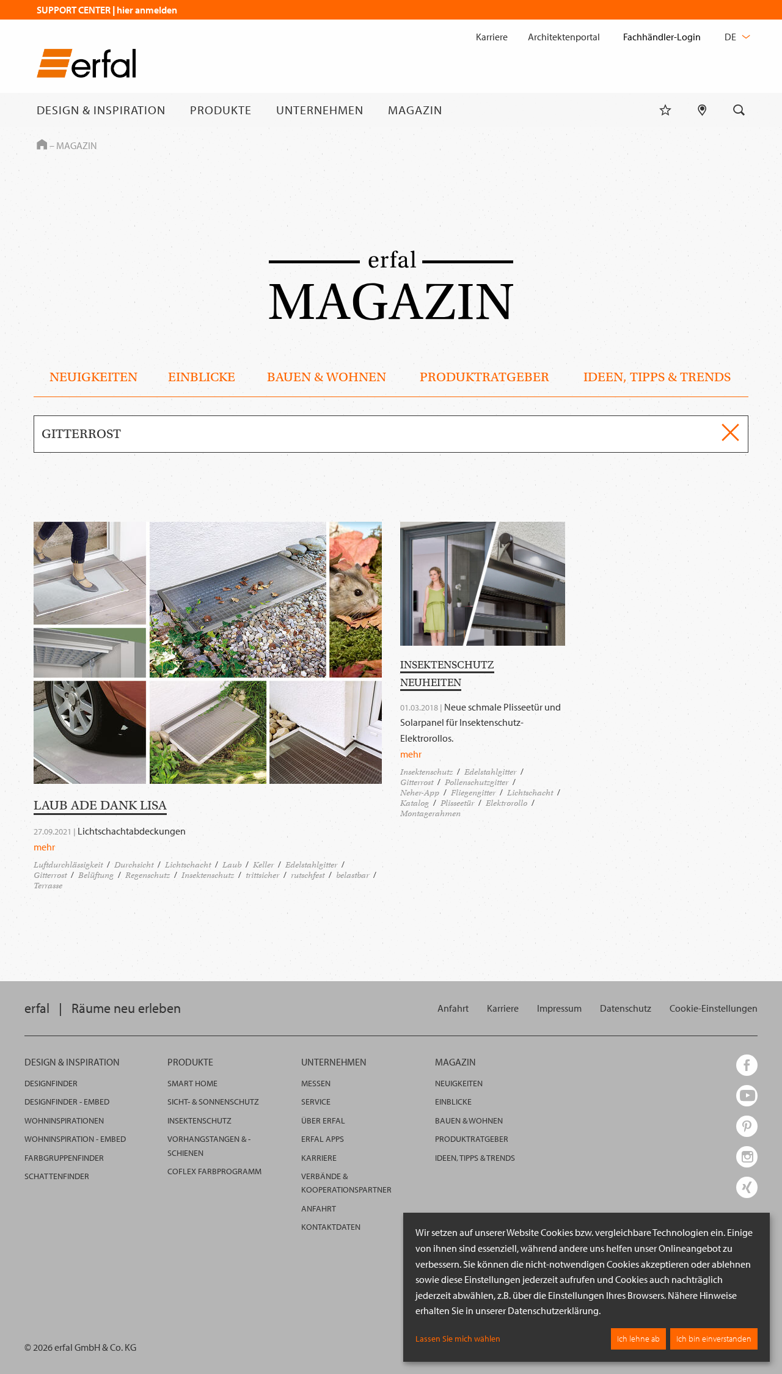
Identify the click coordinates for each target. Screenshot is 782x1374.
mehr (44, 847)
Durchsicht (133, 865)
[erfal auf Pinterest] (747, 1126)
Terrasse (48, 885)
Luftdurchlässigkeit (68, 865)
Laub (231, 865)
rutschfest (307, 875)
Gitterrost (50, 875)
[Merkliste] (665, 110)
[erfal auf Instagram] (747, 1157)
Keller (263, 865)
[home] (86, 65)
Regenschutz (147, 875)
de (731, 37)
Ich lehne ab (638, 1338)
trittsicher (262, 875)
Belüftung (96, 875)
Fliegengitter (473, 792)
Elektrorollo (506, 803)
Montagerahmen (430, 813)
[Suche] (739, 110)
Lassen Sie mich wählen (457, 1338)
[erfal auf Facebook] (747, 1065)
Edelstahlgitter (311, 865)
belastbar (352, 875)
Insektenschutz (207, 875)
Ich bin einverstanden (713, 1338)
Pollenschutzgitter (476, 782)
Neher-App (419, 792)
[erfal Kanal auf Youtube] (747, 1095)
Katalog (414, 803)
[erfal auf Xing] (747, 1187)
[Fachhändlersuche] (702, 110)
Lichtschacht (188, 865)
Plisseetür (457, 803)
